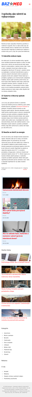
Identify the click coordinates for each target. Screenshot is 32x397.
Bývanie (25, 169)
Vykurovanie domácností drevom (16, 190)
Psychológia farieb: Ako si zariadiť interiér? (15, 262)
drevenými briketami (22, 106)
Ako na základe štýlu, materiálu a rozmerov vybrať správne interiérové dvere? (16, 236)
